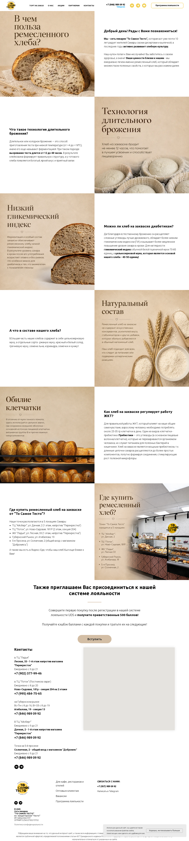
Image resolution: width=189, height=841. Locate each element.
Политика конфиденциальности (28, 824)
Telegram (120, 7)
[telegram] (138, 5)
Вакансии (61, 796)
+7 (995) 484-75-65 (28, 693)
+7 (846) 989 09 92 (115, 4)
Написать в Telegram (108, 791)
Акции (61, 5)
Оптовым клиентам (67, 790)
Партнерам (74, 5)
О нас (51, 5)
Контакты (89, 5)
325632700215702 (30, 820)
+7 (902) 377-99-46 (28, 673)
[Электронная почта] (144, 5)
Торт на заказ (36, 5)
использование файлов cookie (121, 831)
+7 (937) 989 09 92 (106, 786)
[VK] (16, 767)
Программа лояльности (70, 801)
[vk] (132, 5)
